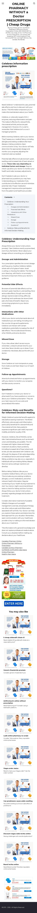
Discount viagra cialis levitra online (17, 834)
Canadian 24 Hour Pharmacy (12, 548)
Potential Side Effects (18, 209)
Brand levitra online (11, 864)
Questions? (14, 225)
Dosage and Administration (20, 207)
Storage (13, 220)
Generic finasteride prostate (15, 670)
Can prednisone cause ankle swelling (18, 801)
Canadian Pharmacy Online (11, 541)
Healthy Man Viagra (9, 554)
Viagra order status (11, 768)
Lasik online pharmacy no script (16, 736)
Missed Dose (15, 217)
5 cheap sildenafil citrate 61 (14, 637)
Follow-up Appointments (19, 222)
